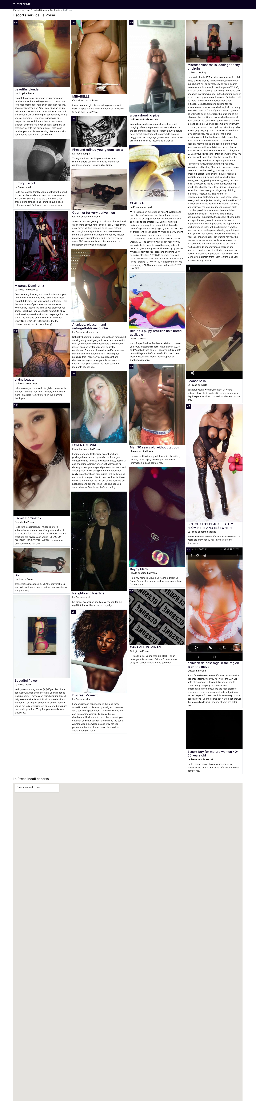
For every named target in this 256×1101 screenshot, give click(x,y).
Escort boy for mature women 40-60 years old (213, 753)
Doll (17, 575)
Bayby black (139, 569)
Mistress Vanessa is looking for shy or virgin (214, 66)
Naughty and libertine (88, 593)
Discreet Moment (85, 695)
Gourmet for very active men (93, 212)
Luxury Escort (25, 183)
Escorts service (21, 10)
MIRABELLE (81, 96)
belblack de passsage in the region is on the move (213, 665)
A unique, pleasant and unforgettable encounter (90, 326)
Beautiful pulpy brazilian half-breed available (156, 332)
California (55, 10)
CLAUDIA (137, 203)
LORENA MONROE (85, 445)
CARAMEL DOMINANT (146, 647)
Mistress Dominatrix (29, 285)
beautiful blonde (27, 89)
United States (40, 10)
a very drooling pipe (144, 115)
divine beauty (25, 379)
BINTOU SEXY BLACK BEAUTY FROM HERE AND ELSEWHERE (210, 526)
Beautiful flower (26, 680)
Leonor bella (197, 381)
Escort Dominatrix (28, 518)
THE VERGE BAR (22, 4)
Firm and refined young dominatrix (97, 150)
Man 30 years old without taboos (154, 447)
